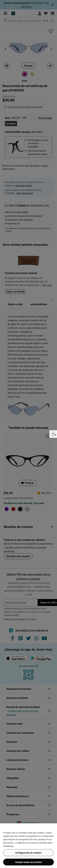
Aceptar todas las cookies (28, 862)
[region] (28, 845)
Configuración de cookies (28, 852)
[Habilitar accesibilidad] (53, 434)
